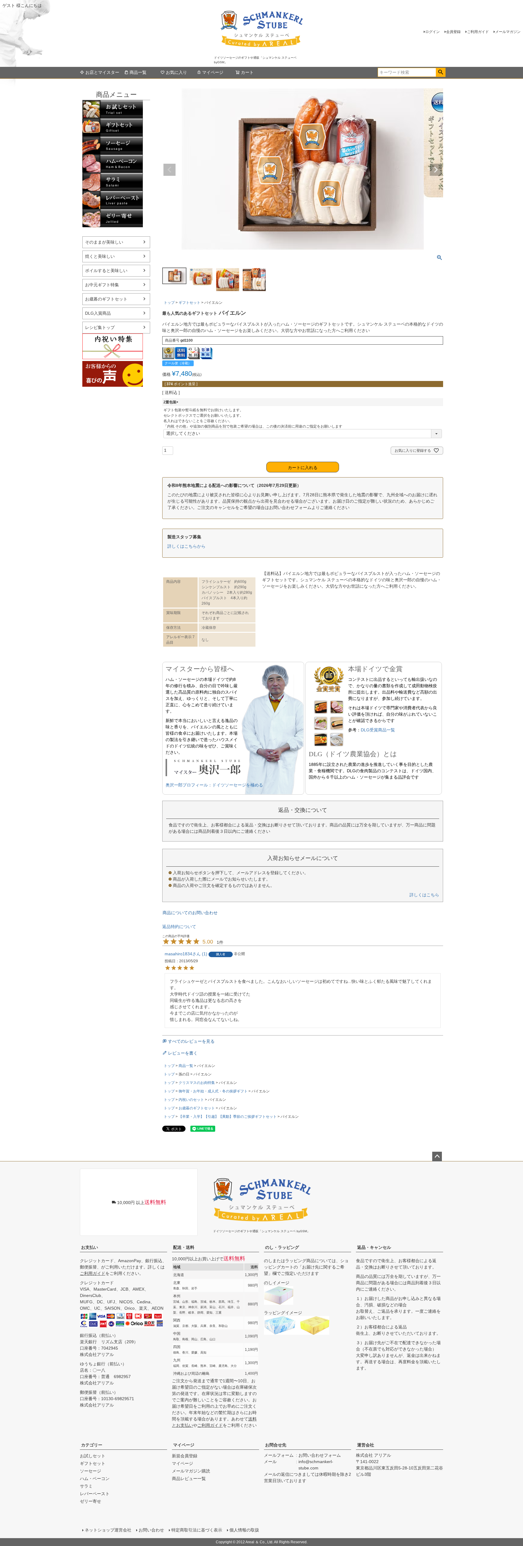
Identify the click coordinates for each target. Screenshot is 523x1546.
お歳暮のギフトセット (106, 299)
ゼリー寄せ (112, 218)
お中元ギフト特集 (102, 284)
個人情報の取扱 (244, 1530)
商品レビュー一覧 (189, 1478)
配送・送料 (183, 1247)
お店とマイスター (102, 72)
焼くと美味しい (100, 256)
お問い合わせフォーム (319, 1455)
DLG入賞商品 (98, 313)
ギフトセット (112, 127)
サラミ (112, 182)
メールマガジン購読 (191, 1471)
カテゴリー (91, 1445)
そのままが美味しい (104, 242)
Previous (169, 170)
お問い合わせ (151, 1530)
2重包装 (171, 402)
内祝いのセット (191, 1100)
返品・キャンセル (374, 1247)
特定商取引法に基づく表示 (196, 1530)
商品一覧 (138, 72)
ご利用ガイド (478, 32)
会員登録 (453, 32)
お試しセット (112, 109)
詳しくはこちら (424, 894)
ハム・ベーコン (112, 164)
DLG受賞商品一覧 (378, 729)
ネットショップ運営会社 (108, 1530)
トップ (169, 302)
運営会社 (365, 1445)
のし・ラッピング (282, 1247)
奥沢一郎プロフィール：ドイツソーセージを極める (214, 785)
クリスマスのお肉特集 (197, 1083)
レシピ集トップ (100, 327)
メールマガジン (508, 32)
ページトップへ (437, 1156)
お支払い (89, 1247)
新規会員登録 (184, 1455)
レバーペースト (112, 200)
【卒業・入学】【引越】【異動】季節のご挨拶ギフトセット (228, 1116)
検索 (440, 72)
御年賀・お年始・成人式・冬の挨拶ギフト (213, 1091)
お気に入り (176, 72)
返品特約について (179, 926)
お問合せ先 (275, 1445)
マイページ (212, 72)
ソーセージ (112, 145)
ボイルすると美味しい (106, 270)
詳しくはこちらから (186, 546)
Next (436, 170)
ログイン (432, 32)
